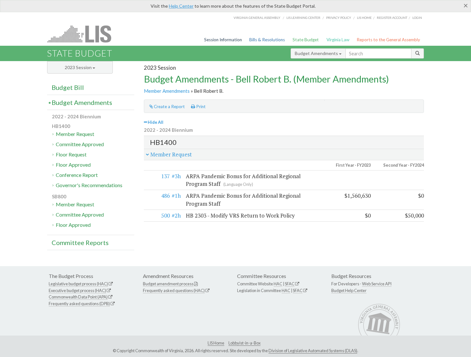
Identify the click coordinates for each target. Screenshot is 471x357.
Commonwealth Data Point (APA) (78, 296)
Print (200, 106)
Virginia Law (337, 39)
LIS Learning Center (303, 18)
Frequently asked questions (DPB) (79, 303)
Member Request (75, 134)
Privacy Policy (338, 18)
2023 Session (79, 67)
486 (165, 195)
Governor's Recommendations (89, 185)
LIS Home (216, 342)
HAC (278, 283)
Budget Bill (68, 87)
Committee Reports (80, 242)
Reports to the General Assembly (388, 39)
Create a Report (169, 106)
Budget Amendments (317, 53)
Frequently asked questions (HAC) (174, 290)
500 (165, 215)
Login (417, 18)
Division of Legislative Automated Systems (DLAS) (313, 350)
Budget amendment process (168, 283)
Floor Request (71, 154)
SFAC (289, 283)
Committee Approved (80, 144)
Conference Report (77, 175)
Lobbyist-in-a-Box (244, 342)
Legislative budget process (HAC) (78, 283)
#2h (176, 215)
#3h (176, 176)
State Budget (306, 39)
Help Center (181, 6)
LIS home (364, 18)
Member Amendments (167, 91)
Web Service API (377, 283)
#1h (176, 195)
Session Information (223, 39)
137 (165, 176)
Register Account (392, 18)
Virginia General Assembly (257, 18)
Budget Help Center (349, 290)
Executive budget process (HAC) (77, 290)
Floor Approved (73, 165)
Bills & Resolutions (267, 39)
